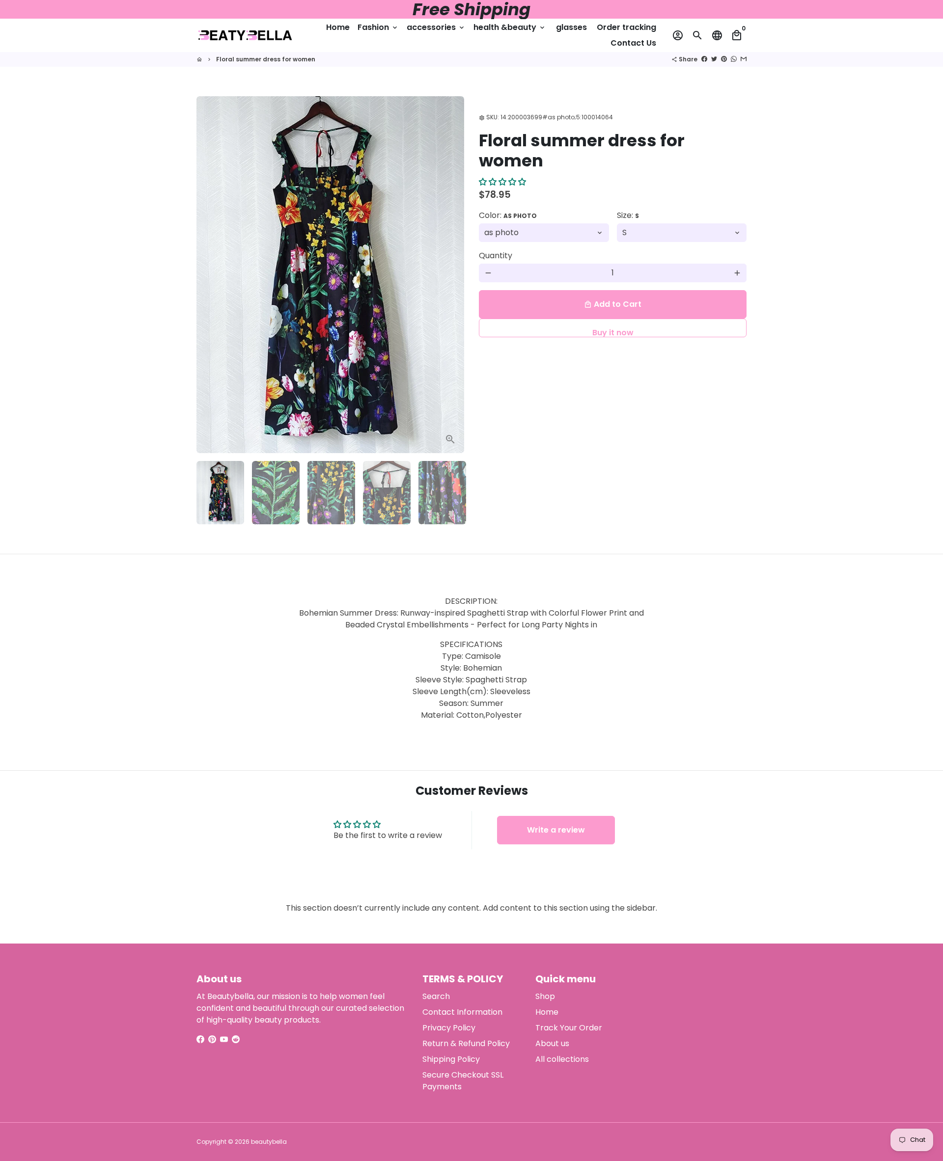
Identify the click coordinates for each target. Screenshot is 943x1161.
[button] (502, 182)
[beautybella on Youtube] (224, 1039)
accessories (436, 27)
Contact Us (633, 43)
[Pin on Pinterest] (724, 59)
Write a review (556, 830)
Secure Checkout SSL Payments (462, 1080)
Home (338, 27)
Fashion (378, 27)
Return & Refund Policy (466, 1043)
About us (552, 1043)
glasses (571, 27)
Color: (508, 215)
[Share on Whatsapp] (734, 59)
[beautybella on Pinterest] (212, 1039)
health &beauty (509, 27)
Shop (545, 996)
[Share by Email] (744, 59)
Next (451, 275)
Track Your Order (568, 1027)
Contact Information (462, 1012)
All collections (562, 1059)
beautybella (269, 1141)
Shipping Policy (451, 1059)
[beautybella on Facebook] (200, 1039)
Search (436, 996)
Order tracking (626, 27)
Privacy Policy (448, 1027)
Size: (628, 215)
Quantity (495, 255)
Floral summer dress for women (265, 59)
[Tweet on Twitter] (714, 59)
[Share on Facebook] (704, 59)
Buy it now (613, 332)
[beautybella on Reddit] (236, 1039)
